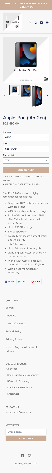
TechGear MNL (30, 463)
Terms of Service (15, 323)
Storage (7, 132)
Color (5, 143)
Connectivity (9, 155)
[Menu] (47, 22)
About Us (11, 315)
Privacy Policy (14, 339)
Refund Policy (13, 331)
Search (10, 307)
